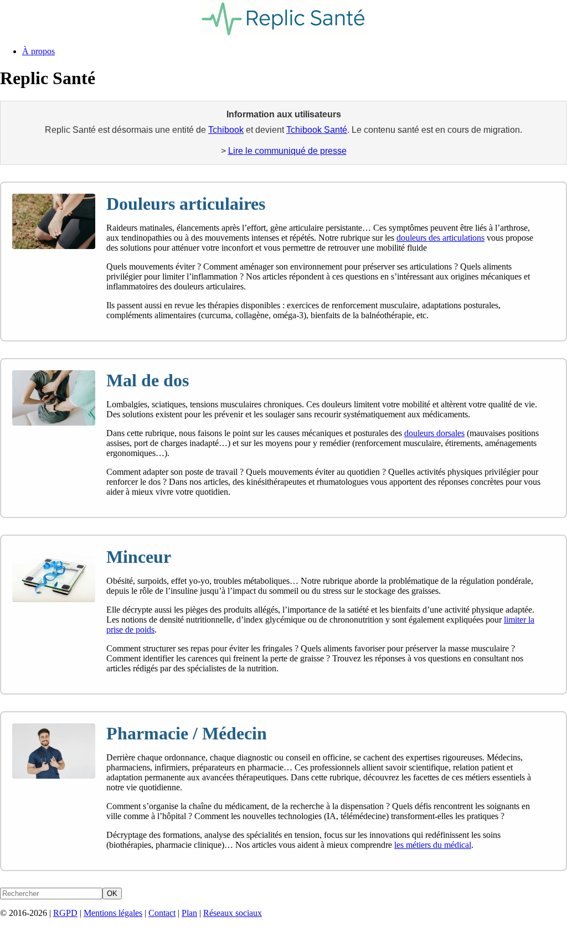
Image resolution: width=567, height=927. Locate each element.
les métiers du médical (432, 845)
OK (112, 893)
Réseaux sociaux (232, 913)
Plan (189, 913)
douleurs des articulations (440, 237)
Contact (162, 913)
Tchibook (226, 129)
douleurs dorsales (434, 433)
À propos (38, 51)
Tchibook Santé (316, 129)
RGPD (65, 913)
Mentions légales (113, 913)
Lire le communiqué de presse (287, 151)
